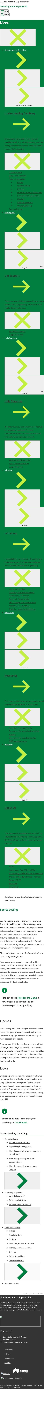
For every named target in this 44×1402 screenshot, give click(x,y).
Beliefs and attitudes (18, 1200)
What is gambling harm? (19, 1142)
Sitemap (7, 1363)
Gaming (20, 199)
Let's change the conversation (22, 602)
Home (7, 897)
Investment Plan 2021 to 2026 (22, 870)
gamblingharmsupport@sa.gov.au (15, 1342)
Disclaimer (9, 1350)
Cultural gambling (25, 202)
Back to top (38, 1385)
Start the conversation (19, 463)
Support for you (16, 467)
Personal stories (16, 209)
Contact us (14, 887)
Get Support (21, 1122)
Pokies (20, 182)
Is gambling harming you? (20, 1146)
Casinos (20, 189)
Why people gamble (17, 175)
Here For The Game (18, 589)
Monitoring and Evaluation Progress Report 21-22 (25, 878)
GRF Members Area (18, 741)
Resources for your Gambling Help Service (24, 733)
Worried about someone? (20, 460)
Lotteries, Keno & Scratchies (29, 192)
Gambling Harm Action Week (22, 592)
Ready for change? (17, 331)
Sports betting (23, 185)
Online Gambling (24, 205)
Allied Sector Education (19, 605)
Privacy (7, 1354)
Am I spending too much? (20, 1204)
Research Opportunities (19, 599)
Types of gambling (17, 179)
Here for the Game (27, 997)
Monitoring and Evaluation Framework (26, 873)
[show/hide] (22, 1180)
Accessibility (9, 1358)
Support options (16, 334)
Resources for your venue (20, 728)
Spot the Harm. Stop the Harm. (22, 609)
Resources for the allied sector (22, 738)
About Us (25, 1310)
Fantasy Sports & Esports (28, 195)
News (11, 866)
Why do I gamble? (16, 1196)
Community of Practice (19, 595)
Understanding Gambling (18, 897)
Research (13, 883)
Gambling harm (15, 172)
